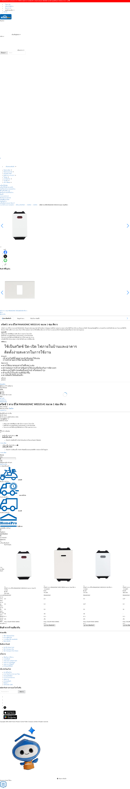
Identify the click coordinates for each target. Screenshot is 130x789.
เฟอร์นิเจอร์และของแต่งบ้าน (7, 189)
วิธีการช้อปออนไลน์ (9, 635)
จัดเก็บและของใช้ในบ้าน (6, 192)
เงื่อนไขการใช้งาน (9, 657)
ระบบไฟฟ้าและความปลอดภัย (7, 204)
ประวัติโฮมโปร (8, 672)
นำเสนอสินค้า (7, 681)
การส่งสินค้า (7, 659)
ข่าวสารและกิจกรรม (9, 677)
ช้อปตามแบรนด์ (8, 172)
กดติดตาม (10, 386)
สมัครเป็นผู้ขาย (9, 6)
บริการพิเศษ (7, 182)
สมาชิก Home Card (9, 647)
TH (4, 12)
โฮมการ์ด (7, 4)
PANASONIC (3, 401)
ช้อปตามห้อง (7, 170)
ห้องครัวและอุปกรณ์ (5, 197)
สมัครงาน (6, 679)
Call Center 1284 (8, 684)
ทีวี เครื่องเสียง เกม (5, 190)
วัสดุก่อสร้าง (3, 201)
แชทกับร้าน (3, 400)
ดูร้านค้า (2, 398)
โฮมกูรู (5, 177)
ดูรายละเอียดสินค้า (49, 625)
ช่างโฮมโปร (7, 179)
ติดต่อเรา (6, 683)
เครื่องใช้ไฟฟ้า (4, 185)
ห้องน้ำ (2, 194)
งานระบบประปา (4, 196)
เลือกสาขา (20, 50)
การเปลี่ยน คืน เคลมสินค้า (11, 639)
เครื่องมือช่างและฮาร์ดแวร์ (7, 203)
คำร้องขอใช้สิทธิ (8, 666)
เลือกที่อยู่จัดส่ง (15, 34)
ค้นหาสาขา (8, 8)
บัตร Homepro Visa (9, 649)
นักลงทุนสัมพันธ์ (8, 675)
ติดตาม (22, 691)
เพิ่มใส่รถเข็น (3, 464)
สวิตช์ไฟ (29, 204)
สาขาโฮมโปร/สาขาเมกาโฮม (12, 674)
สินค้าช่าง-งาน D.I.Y (9, 175)
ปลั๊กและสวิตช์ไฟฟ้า (20, 204)
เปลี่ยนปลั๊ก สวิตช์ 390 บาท (25, 447)
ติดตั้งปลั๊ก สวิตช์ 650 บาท (21, 438)
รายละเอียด (3, 443)
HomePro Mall (7, 173)
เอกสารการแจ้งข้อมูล (9, 662)
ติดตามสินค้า (7, 641)
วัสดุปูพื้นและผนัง (4, 199)
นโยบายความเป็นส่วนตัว (10, 660)
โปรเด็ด (6, 180)
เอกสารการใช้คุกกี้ (8, 664)
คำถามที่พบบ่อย (8, 637)
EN (6, 12)
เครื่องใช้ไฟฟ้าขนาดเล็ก (6, 187)
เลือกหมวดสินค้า (10, 166)
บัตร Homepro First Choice (11, 651)
